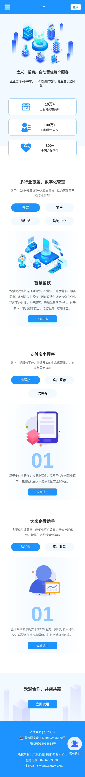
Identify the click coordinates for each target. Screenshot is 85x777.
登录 (76, 7)
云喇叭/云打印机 (2, 220)
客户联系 (59, 547)
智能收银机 (1, 170)
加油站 (26, 221)
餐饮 (25, 207)
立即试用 (42, 492)
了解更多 (42, 319)
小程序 (26, 380)
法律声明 (35, 732)
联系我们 (74, 753)
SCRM (26, 547)
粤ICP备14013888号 (42, 743)
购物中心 (59, 221)
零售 (59, 207)
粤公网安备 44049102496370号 (45, 737)
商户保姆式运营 (1, 555)
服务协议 (49, 732)
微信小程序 (1, 439)
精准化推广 (1, 393)
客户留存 (59, 380)
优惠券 (42, 393)
